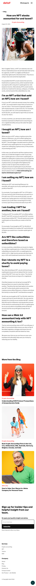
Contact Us (5, 568)
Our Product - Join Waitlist (9, 573)
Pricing (3, 566)
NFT (3, 549)
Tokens (4, 551)
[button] (31, 2)
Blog (3, 563)
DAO (3, 553)
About (3, 561)
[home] (6, 2)
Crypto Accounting (18, 22)
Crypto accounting (7, 547)
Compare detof (6, 570)
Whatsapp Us (24, 3)
